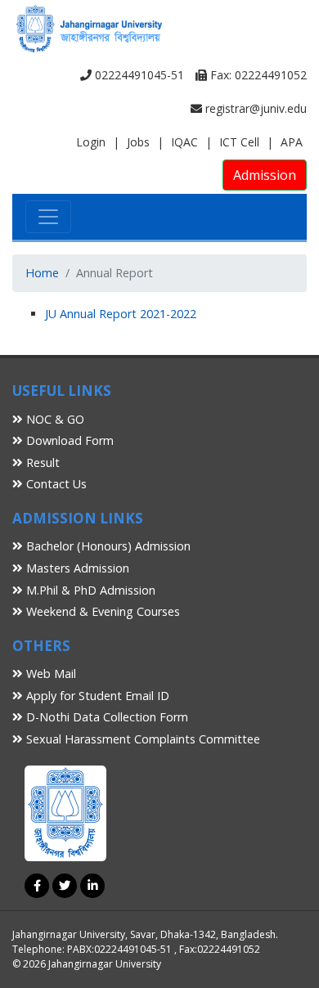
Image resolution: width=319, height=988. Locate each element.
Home (42, 273)
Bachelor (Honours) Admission (107, 546)
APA (292, 142)
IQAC (184, 142)
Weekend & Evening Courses (101, 611)
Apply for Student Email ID (96, 695)
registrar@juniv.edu (254, 108)
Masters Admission (76, 568)
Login (91, 142)
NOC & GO (53, 419)
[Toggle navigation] (48, 216)
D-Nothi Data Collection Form (105, 717)
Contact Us (55, 484)
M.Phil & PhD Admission (89, 590)
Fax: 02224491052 (257, 75)
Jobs (138, 142)
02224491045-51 (138, 75)
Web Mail (49, 673)
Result (41, 462)
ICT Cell (239, 142)
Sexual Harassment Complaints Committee (141, 739)
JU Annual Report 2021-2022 (120, 313)
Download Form (68, 440)
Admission (264, 175)
